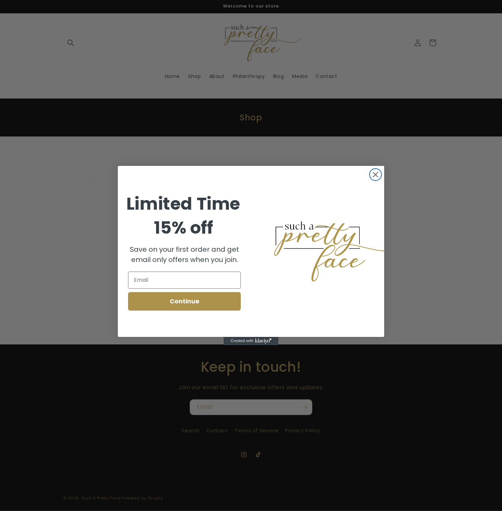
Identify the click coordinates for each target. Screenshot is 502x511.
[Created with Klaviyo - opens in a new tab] (251, 341)
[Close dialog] (375, 175)
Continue (184, 301)
